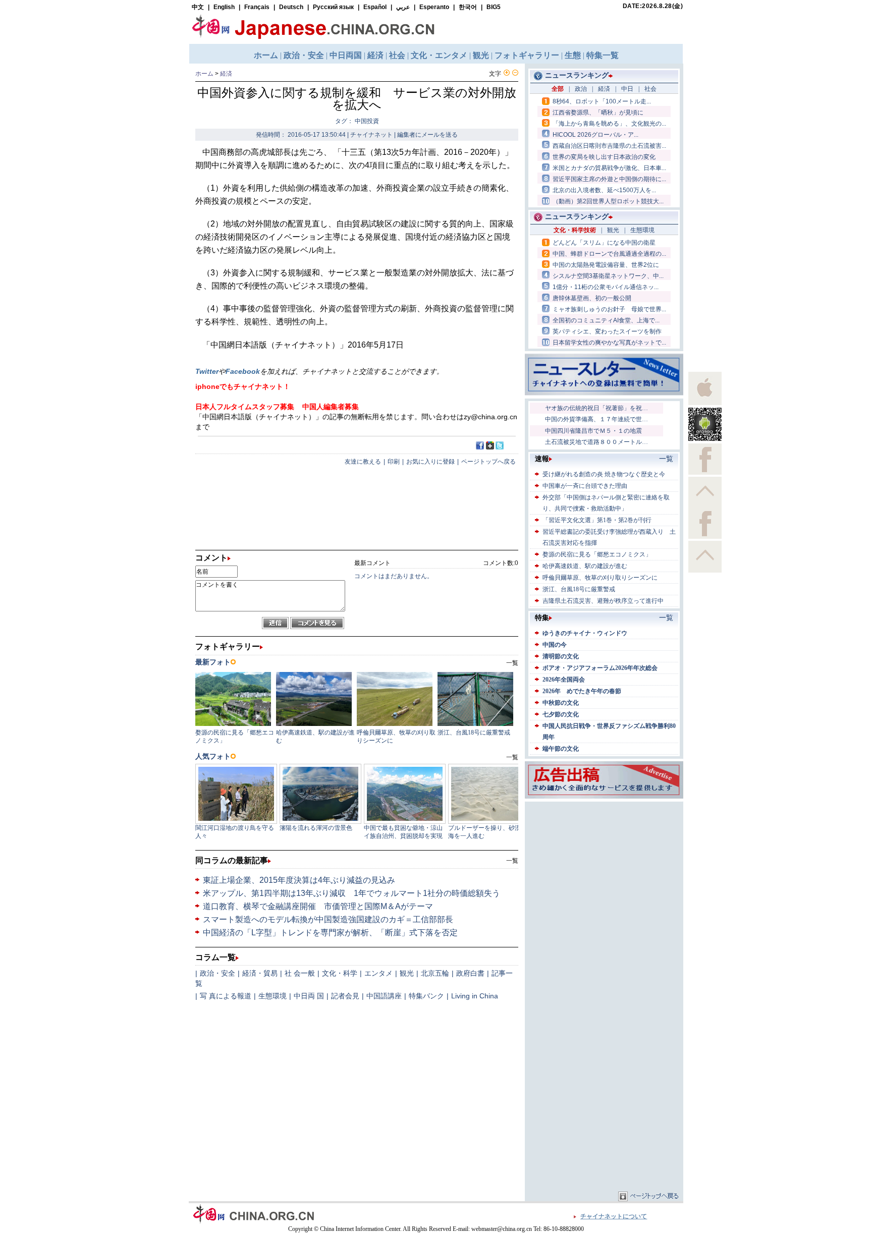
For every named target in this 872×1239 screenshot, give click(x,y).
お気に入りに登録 (430, 461)
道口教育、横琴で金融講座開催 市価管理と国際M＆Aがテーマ (318, 906)
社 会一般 (300, 973)
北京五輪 (435, 973)
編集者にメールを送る (427, 134)
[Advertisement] (604, 867)
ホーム (204, 73)
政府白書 (470, 973)
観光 (407, 973)
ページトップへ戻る (488, 461)
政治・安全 (217, 973)
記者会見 (345, 996)
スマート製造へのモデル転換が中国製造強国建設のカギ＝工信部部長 (328, 919)
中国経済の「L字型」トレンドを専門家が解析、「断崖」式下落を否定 (330, 932)
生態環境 (272, 996)
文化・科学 (339, 973)
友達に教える (363, 461)
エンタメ (378, 973)
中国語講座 (384, 996)
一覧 (512, 860)
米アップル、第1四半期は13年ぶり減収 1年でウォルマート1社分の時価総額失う (351, 893)
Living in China (474, 996)
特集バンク (426, 996)
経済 (226, 73)
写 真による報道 (225, 996)
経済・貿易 (260, 973)
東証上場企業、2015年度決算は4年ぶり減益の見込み (299, 880)
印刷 (394, 461)
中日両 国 (309, 996)
